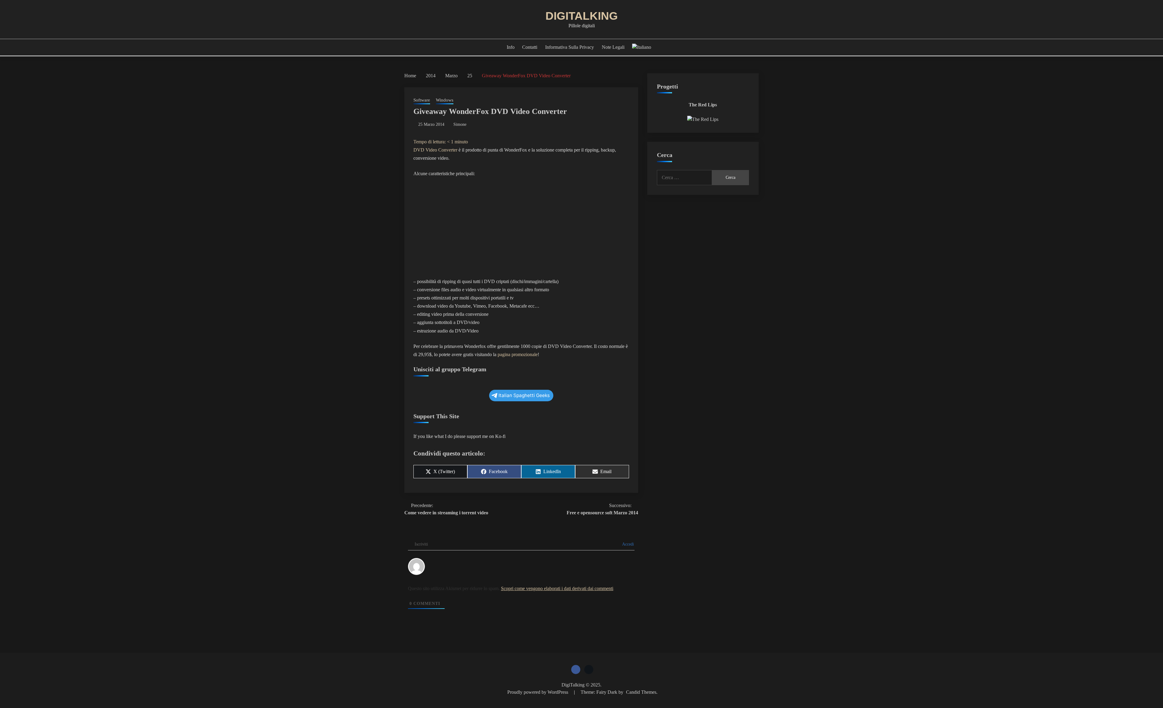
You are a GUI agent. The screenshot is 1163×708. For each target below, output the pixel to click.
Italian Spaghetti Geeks (524, 395)
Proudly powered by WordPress (538, 692)
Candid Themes (641, 692)
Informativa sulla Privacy (569, 47)
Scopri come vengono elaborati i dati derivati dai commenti (557, 588)
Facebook (575, 669)
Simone (459, 124)
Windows (444, 100)
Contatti (529, 47)
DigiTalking (581, 16)
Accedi (627, 544)
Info (511, 47)
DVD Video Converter (435, 149)
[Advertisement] (521, 227)
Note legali (613, 47)
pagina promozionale (518, 354)
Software (421, 100)
